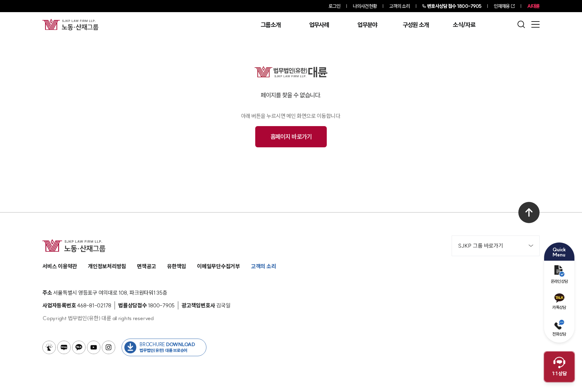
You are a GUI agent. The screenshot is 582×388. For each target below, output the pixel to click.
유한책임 (176, 266)
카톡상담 (559, 307)
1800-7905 (454, 6)
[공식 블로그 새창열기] (64, 347)
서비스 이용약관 (59, 266)
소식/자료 (464, 25)
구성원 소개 (416, 25)
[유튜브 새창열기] (93, 347)
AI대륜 (533, 6)
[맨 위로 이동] (529, 212)
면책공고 (146, 266)
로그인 (334, 6)
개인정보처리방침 (107, 266)
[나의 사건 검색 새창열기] (49, 347)
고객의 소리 (399, 6)
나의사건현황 (365, 6)
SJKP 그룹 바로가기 (480, 245)
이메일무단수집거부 (218, 266)
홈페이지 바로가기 (291, 136)
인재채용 (502, 6)
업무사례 (319, 25)
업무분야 (367, 25)
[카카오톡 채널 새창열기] (78, 347)
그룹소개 (270, 25)
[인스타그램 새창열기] (108, 347)
